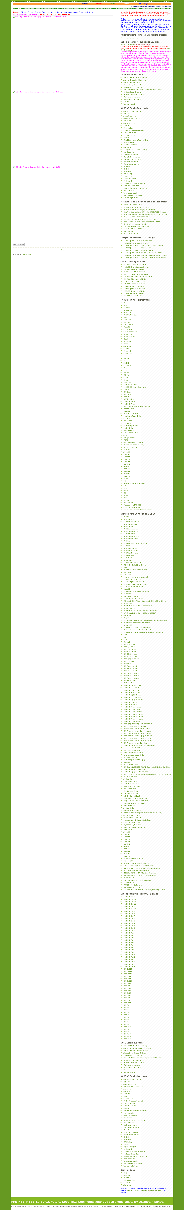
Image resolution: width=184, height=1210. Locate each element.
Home (63, 250)
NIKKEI (126, 498)
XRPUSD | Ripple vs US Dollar (134, 293)
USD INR (127, 411)
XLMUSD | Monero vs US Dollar (134, 289)
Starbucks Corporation (131, 186)
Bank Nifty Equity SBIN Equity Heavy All (137, 772)
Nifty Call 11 (128, 979)
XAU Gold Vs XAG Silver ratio (134, 587)
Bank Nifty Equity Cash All (132, 685)
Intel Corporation (129, 152)
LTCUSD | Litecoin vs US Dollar (134, 281)
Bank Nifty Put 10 (129, 955)
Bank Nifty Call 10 (130, 909)
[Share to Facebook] (21, 244)
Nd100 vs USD (129, 878)
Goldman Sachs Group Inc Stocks (135, 1060)
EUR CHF (127, 454)
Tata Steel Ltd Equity (130, 447)
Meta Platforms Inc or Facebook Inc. (136, 140)
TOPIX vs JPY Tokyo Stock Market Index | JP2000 (140, 219)
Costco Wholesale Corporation (134, 130)
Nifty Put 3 (127, 1010)
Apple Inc (126, 114)
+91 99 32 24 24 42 (127, 45)
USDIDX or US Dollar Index (133, 885)
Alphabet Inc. (127, 147)
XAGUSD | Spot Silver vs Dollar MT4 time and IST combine (143, 253)
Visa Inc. (126, 102)
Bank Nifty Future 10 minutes (133, 714)
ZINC (125, 361)
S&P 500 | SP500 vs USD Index (134, 229)
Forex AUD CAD (129, 830)
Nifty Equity (127, 392)
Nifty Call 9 (127, 983)
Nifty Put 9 (127, 1024)
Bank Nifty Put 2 (129, 935)
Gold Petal (127, 312)
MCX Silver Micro (129, 1180)
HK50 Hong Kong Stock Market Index (136, 870)
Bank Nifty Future (129, 404)
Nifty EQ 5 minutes (130, 651)
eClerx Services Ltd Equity (132, 817)
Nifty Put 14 (127, 1036)
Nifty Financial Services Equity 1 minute (137, 729)
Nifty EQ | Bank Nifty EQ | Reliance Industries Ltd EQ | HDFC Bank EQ (147, 774)
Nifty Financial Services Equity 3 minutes (137, 731)
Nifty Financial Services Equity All (135, 726)
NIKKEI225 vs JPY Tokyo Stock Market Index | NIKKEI (142, 222)
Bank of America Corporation (133, 87)
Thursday (153, 1190)
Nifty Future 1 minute (131, 666)
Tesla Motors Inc (129, 190)
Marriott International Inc (132, 157)
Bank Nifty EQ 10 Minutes (132, 695)
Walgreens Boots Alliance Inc (133, 195)
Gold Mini (127, 308)
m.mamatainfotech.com (131, 38)
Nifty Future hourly (130, 680)
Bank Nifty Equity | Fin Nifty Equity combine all (139, 745)
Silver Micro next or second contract (136, 577)
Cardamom (127, 365)
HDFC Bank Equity (130, 789)
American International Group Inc (134, 80)
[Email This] (14, 244)
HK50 (125, 493)
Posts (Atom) (26, 254)
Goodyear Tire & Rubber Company (135, 150)
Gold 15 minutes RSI (131, 538)
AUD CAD (126, 450)
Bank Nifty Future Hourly (132, 721)
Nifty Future (127, 394)
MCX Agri (127, 375)
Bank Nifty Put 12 (129, 959)
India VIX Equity (129, 409)
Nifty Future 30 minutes (131, 678)
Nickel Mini (127, 341)
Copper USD (128, 353)
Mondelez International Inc (133, 159)
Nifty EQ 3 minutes (130, 649)
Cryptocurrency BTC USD (132, 505)
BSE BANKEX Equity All (132, 750)
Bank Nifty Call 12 (130, 904)
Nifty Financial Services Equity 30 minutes (138, 741)
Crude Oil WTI (128, 594)
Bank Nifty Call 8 (129, 914)
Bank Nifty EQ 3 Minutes (132, 690)
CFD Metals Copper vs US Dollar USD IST (138, 630)
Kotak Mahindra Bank (131, 433)
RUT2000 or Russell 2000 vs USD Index (137, 880)
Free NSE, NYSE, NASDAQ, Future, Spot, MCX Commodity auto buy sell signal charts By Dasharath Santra (87, 1201)
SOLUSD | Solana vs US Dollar (134, 284)
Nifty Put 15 (127, 1039)
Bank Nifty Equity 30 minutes (133, 700)
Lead (125, 356)
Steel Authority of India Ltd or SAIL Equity (137, 820)
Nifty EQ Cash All (129, 644)
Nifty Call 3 (127, 998)
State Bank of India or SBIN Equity (135, 803)
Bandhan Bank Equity (131, 781)
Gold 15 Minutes (129, 534)
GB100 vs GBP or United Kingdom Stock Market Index (142, 868)
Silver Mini (127, 320)
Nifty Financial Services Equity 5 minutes (137, 733)
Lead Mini (127, 358)
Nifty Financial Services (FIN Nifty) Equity (137, 406)
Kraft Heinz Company (131, 154)
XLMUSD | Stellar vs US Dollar (134, 286)
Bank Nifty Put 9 (129, 952)
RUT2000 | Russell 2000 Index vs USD (137, 226)
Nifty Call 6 (127, 991)
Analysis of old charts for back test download (138, 510)
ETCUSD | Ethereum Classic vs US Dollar (138, 277)
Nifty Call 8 (127, 986)
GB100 (126, 490)
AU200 (125, 478)
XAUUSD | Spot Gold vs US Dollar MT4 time (138, 241)
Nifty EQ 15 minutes (130, 656)
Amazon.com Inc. (129, 123)
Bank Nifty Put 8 (129, 950)
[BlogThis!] (16, 244)
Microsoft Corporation (131, 162)
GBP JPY (127, 466)
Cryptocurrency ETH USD (132, 507)
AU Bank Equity (128, 779)
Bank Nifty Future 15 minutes (133, 717)
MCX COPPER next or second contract (137, 623)
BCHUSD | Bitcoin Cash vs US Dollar (136, 267)
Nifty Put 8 (127, 1022)
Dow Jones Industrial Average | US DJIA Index (139, 210)
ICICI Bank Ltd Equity (131, 791)
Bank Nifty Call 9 (129, 911)
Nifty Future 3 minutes (131, 668)
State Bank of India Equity (132, 416)
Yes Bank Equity (129, 430)
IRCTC (126, 440)
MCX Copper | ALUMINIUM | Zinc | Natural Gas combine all (143, 632)
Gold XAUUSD (129, 560)
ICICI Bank (127, 423)
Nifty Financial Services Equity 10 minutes (138, 736)
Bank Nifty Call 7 (129, 916)
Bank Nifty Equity (129, 402)
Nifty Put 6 (127, 1017)
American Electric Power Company (135, 78)
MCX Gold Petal (129, 555)
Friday (160, 1190)
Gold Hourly (128, 541)
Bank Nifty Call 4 (129, 923)
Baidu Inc (127, 126)
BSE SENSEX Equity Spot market (135, 387)
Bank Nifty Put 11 (129, 957)
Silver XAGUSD (129, 324)
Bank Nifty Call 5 (129, 921)
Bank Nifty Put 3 (129, 938)
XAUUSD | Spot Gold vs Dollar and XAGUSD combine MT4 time (145, 255)
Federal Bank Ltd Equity (132, 786)
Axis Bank (126, 418)
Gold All (126, 517)
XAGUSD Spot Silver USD (132, 579)
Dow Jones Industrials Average (134, 483)
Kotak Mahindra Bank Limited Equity (136, 798)
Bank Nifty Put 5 (129, 942)
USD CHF (127, 474)
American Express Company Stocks (135, 1051)
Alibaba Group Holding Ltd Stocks (134, 1053)
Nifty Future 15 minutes (131, 676)
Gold (125, 305)
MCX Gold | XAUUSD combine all (135, 565)
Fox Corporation (129, 142)
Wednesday (144, 1190)
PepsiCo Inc (128, 176)
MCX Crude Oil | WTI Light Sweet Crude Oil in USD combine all (145, 601)
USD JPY (127, 476)
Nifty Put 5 (127, 1015)
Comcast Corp (128, 128)
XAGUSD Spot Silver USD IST (134, 582)
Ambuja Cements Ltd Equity (132, 810)
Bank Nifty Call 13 (130, 902)
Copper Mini (128, 351)
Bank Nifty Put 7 (129, 947)
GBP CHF (127, 464)
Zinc (125, 637)
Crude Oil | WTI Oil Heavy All (133, 599)
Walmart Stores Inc (130, 104)
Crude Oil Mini (128, 329)
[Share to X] (18, 244)
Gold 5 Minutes (129, 519)
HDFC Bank (128, 421)
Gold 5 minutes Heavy (131, 522)
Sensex (126, 390)
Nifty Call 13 (128, 974)
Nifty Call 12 (128, 976)
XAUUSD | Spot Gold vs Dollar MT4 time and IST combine (143, 245)
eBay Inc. (127, 138)
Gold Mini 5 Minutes (130, 548)
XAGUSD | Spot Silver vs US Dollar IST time (138, 250)
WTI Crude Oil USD (130, 332)
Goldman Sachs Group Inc (132, 92)
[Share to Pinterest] (23, 244)
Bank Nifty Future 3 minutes (133, 709)
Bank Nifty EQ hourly (131, 702)
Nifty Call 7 (127, 988)
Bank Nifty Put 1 (129, 933)
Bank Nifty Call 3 (129, 926)
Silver (125, 317)
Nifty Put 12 (127, 1031)
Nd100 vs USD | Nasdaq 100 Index (135, 224)
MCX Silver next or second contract (135, 570)
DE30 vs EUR (128, 861)
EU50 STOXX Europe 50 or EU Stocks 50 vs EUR (140, 866)
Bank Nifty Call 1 (129, 930)
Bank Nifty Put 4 (129, 940)
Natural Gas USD (129, 337)
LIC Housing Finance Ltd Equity (134, 760)
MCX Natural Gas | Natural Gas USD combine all (140, 611)
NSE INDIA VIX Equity (131, 765)
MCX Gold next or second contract (135, 543)
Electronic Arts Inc (130, 135)
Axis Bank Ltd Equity (130, 777)
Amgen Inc (127, 121)
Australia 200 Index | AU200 (132, 205)
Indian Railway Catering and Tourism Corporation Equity (143, 813)
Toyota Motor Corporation (132, 99)
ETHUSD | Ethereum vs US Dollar (135, 279)
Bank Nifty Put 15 (129, 967)
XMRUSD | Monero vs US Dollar (134, 291)
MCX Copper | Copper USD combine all (137, 627)
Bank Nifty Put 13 (129, 962)
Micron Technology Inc (131, 164)
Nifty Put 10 (127, 1027)
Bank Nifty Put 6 (129, 945)
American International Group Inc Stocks (137, 1048)
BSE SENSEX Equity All (132, 748)
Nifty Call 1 (127, 1003)
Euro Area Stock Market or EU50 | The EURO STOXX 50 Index (145, 212)
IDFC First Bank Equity (131, 793)
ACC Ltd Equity (128, 808)
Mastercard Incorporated (132, 97)
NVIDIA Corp (128, 174)
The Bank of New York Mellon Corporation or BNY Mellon (143, 90)
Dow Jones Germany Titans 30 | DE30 (136, 207)
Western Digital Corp (131, 198)
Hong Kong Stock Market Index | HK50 (137, 217)
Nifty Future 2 (128, 397)
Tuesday (136, 1190)
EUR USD (127, 462)
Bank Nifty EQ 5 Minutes (132, 692)
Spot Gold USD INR (130, 385)
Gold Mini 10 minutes (131, 551)
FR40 (125, 488)
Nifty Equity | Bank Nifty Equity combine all (138, 724)
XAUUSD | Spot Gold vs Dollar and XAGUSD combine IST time (145, 257)
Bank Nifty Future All (130, 704)
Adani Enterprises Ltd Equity (133, 442)
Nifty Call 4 (127, 995)
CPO (125, 370)
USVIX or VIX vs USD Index (133, 887)
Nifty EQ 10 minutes (130, 654)
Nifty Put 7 (127, 1019)
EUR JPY (127, 459)
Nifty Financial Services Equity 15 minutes (138, 738)
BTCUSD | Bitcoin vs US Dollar (134, 269)
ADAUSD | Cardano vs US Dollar (134, 264)
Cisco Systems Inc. (130, 133)
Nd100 (126, 495)
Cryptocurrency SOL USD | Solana (135, 827)
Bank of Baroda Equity (131, 784)
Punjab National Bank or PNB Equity (136, 801)
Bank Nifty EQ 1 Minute (131, 688)
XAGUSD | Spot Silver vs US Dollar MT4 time (139, 248)
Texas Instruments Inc (131, 193)
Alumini (126, 344)
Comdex (126, 377)
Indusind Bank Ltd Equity (132, 796)
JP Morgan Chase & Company (134, 94)
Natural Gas (128, 334)
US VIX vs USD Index (131, 234)
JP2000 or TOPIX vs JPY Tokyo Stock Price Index (140, 873)
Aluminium (127, 346)
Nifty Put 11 (127, 1029)
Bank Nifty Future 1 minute (132, 707)
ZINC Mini (127, 363)
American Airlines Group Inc (132, 111)
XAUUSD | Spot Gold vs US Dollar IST (136, 243)
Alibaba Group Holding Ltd (132, 85)
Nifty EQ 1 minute (129, 647)
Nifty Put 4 (127, 1012)
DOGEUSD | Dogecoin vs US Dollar (136, 274)
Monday (130, 1190)
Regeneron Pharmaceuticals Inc (134, 183)
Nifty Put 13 (127, 1034)
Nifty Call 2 (127, 1000)
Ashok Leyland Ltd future (131, 815)
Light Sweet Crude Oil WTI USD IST (136, 596)
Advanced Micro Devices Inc (133, 118)
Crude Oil (127, 327)
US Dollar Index (129, 231)
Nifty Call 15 (128, 969)
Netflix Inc (127, 166)
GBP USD (127, 469)
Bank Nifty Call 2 (129, 928)
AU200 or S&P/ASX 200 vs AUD (134, 858)
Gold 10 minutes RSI (131, 531)
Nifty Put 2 (127, 1007)
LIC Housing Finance (131, 426)
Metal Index (127, 382)
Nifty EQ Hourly (129, 661)
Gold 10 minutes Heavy (131, 529)
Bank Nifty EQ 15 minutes (132, 697)
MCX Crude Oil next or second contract (137, 591)
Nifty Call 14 (128, 971)
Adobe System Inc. (129, 116)
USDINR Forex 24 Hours (132, 414)
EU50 (125, 486)
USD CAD (127, 471)
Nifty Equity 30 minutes (131, 659)
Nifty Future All (128, 664)
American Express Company (133, 82)
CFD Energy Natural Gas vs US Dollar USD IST (140, 613)
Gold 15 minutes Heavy (131, 536)
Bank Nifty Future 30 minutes (133, 719)
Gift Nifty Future (129, 399)
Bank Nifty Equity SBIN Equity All (135, 769)
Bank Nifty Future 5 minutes (133, 712)
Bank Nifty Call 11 (130, 906)
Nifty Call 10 (128, 981)
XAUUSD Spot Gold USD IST (133, 563)
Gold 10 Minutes (129, 526)
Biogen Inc (127, 1096)
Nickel (126, 339)
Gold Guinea (128, 310)
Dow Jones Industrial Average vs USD (136, 863)
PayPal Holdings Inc (130, 178)
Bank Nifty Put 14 (129, 964)
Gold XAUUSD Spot (130, 315)
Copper (126, 349)
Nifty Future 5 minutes (131, 671)
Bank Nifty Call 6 (129, 918)
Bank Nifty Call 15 (130, 897)
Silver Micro (128, 322)
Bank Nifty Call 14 (130, 899)
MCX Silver (127, 1178)
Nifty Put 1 (127, 1005)
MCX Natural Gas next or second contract (138, 606)
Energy (126, 380)
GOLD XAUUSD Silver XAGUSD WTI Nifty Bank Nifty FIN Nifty (144, 890)
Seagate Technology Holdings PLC (135, 188)
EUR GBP (127, 457)
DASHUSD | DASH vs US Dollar (134, 272)
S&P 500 (127, 500)
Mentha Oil (127, 373)
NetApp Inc (127, 171)
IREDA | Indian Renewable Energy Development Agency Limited (145, 620)
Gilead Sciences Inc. (130, 145)
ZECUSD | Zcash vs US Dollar (134, 296)
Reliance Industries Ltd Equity (134, 445)
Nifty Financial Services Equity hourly (136, 743)
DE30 (125, 481)
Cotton (126, 368)
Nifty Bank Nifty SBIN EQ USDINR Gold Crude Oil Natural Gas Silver (147, 767)
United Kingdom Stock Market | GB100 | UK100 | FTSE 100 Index (145, 214)
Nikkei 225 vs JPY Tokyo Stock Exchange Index (140, 875)
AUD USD (126, 452)
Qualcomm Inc (128, 181)
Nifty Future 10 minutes (131, 673)
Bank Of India (128, 428)
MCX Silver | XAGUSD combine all (135, 584)
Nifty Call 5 (127, 993)
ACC (125, 435)
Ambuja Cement (128, 438)
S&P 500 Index (129, 883)
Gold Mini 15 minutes (131, 553)
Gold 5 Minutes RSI (130, 524)
